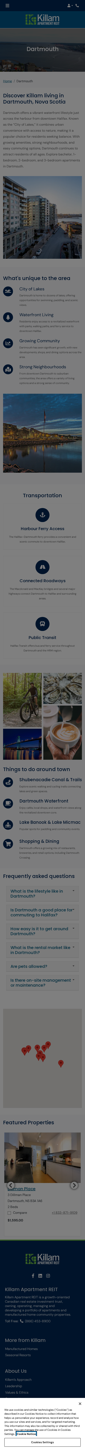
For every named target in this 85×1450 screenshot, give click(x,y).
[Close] (80, 1403)
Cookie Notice (26, 1434)
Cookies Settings (42, 1442)
